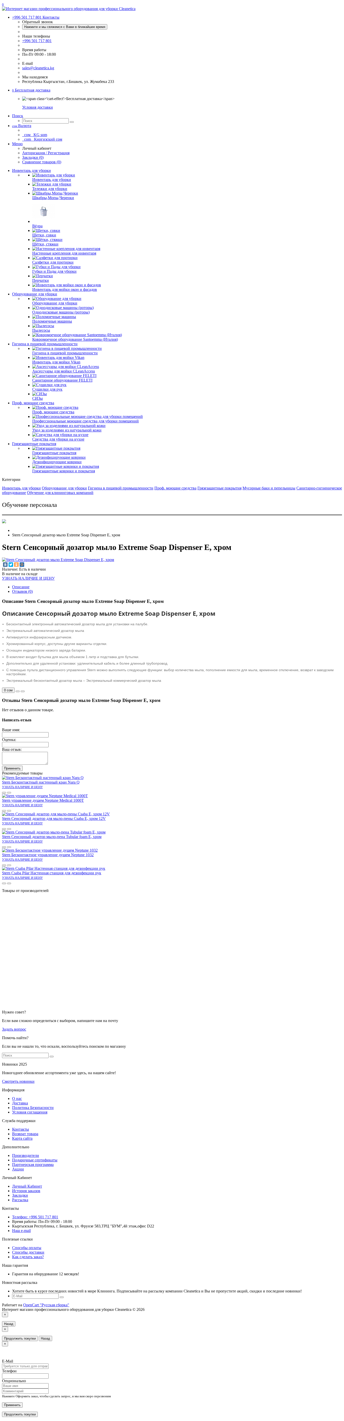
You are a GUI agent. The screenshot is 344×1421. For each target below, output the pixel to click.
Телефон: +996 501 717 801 (35, 1217)
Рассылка (20, 1200)
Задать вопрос (14, 1029)
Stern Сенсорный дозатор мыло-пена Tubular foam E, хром (51, 837)
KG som (35, 135)
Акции (18, 1169)
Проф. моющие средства (33, 403)
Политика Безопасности (33, 1107)
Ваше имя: (11, 730)
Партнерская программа (33, 1164)
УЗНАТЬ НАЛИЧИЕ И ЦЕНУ (28, 578)
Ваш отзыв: (12, 749)
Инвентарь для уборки (31, 170)
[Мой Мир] (22, 564)
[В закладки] (18, 691)
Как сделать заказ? (28, 1257)
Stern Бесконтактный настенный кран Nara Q (41, 782)
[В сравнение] (23, 691)
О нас (17, 1098)
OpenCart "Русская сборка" (46, 1305)
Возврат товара (25, 1134)
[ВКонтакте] (5, 564)
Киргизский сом (42, 139)
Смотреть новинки (18, 1081)
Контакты (20, 1129)
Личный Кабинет (27, 1186)
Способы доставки (28, 1252)
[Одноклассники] (16, 564)
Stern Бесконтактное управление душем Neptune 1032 (48, 855)
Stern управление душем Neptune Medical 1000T (43, 800)
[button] (31, 90)
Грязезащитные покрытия (34, 444)
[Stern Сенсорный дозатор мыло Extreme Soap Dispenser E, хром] (58, 560)
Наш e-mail (21, 1230)
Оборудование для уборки (34, 294)
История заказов (26, 1191)
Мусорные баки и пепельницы (269, 488)
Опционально (14, 1381)
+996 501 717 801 (37, 41)
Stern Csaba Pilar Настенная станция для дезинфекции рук (51, 873)
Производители (25, 1155)
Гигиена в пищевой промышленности (45, 344)
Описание (20, 587)
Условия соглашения (29, 1112)
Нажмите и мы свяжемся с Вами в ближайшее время (64, 27)
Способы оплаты (26, 1248)
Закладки (20, 1195)
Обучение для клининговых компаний (60, 492)
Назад (8, 1324)
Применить (12, 768)
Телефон (9, 1371)
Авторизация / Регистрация (46, 153)
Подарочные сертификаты (34, 1160)
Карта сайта (22, 1138)
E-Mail (7, 1361)
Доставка (20, 1103)
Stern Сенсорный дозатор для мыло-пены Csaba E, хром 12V (54, 818)
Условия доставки (37, 107)
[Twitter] (11, 564)
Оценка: (9, 739)
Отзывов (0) (22, 591)
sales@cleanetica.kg (38, 68)
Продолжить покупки (20, 1338)
